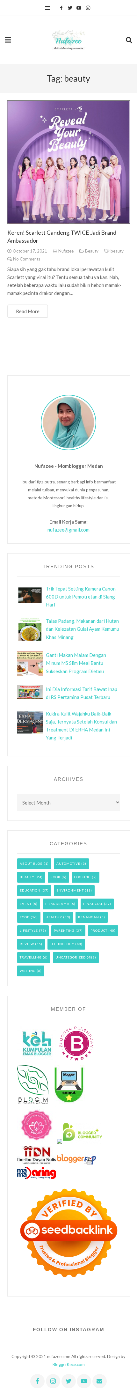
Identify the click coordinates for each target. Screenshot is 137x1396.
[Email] (99, 1381)
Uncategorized (70, 957)
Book (55, 877)
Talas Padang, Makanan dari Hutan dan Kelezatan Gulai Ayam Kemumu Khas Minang (82, 629)
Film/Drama (57, 904)
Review (27, 944)
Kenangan (88, 917)
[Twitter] (70, 8)
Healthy (54, 917)
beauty (117, 250)
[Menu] (47, 8)
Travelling (31, 957)
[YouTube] (79, 8)
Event (26, 904)
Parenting (64, 930)
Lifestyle (29, 930)
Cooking (82, 877)
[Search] (129, 40)
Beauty (91, 250)
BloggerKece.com (69, 1364)
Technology (62, 944)
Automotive (68, 863)
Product (98, 930)
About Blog (31, 863)
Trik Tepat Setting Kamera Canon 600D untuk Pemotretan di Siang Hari (81, 596)
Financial (93, 904)
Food (25, 917)
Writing (28, 971)
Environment (70, 890)
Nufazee (66, 250)
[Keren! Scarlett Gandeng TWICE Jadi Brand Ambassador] (68, 162)
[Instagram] (87, 8)
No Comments (26, 258)
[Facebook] (61, 8)
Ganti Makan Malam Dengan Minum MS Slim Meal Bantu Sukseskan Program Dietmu (76, 663)
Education (30, 890)
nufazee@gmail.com (68, 530)
